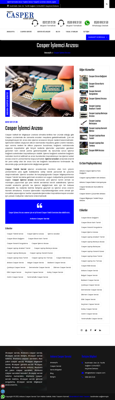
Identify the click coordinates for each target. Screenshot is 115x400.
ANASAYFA (10, 32)
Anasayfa (47, 53)
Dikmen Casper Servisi (62, 267)
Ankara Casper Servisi (15, 263)
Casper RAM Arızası (63, 258)
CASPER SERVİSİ (26, 32)
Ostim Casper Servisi (15, 277)
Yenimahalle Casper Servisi (37, 277)
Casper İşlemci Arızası (40, 243)
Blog (51, 373)
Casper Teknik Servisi (15, 234)
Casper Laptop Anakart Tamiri (18, 248)
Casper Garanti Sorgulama (17, 243)
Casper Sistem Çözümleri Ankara (92, 194)
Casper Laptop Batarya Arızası (45, 248)
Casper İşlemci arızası (35, 234)
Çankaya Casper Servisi (16, 267)
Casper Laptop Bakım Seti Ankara (92, 178)
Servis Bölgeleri (56, 370)
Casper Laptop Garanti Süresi (41, 253)
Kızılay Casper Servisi (55, 272)
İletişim (53, 377)
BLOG (58, 32)
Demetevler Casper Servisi (39, 267)
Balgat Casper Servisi (36, 263)
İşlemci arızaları (54, 234)
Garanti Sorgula (96, 37)
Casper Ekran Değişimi (15, 238)
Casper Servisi (55, 366)
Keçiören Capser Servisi (34, 272)
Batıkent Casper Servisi (56, 263)
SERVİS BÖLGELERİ (43, 32)
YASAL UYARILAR (72, 32)
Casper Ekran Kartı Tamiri (38, 238)
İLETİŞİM (86, 32)
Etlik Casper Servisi (14, 272)
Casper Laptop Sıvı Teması (42, 258)
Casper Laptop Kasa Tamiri (17, 258)
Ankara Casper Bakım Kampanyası (93, 182)
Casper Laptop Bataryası (16, 253)
